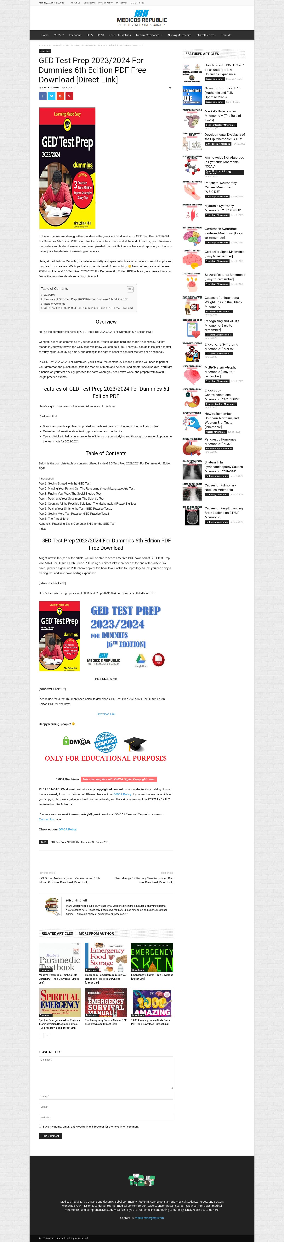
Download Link (106, 714)
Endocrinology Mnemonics (219, 448)
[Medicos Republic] (142, 18)
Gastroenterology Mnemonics (221, 125)
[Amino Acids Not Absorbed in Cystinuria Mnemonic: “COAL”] (192, 165)
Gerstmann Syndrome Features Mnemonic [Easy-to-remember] (224, 233)
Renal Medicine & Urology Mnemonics (218, 172)
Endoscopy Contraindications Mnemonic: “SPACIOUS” (222, 394)
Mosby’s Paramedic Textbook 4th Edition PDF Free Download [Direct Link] (59, 978)
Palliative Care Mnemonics (219, 311)
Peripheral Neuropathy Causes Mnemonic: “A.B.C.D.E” (221, 187)
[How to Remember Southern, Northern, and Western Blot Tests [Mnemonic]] (192, 421)
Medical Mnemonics (147, 35)
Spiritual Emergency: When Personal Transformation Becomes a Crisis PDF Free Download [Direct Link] (59, 1024)
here (216, 1210)
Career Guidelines (120, 35)
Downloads (55, 45)
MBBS (57, 35)
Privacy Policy (105, 2)
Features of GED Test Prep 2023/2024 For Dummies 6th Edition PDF (86, 299)
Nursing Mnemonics (179, 35)
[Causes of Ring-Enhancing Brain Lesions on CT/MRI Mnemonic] (192, 515)
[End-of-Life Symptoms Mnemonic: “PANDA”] (192, 352)
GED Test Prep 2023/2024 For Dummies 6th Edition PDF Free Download (88, 307)
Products (226, 35)
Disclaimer (121, 2)
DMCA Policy (137, 2)
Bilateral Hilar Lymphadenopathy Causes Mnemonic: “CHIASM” (224, 466)
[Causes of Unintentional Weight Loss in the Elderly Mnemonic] (192, 305)
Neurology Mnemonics (217, 196)
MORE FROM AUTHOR (96, 933)
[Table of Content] (130, 289)
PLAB (101, 35)
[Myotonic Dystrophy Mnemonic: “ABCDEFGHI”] (192, 213)
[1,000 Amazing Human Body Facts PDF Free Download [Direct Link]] (152, 1002)
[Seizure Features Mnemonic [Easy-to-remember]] (192, 282)
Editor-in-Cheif (50, 87)
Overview (49, 294)
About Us (75, 2)
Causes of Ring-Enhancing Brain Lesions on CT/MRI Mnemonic (224, 512)
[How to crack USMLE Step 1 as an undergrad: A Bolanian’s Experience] (192, 72)
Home (45, 35)
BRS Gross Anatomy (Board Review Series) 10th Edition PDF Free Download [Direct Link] (69, 880)
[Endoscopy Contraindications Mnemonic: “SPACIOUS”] (192, 398)
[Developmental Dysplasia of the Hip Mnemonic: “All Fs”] (192, 142)
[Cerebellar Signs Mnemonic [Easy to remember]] (192, 259)
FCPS (90, 35)
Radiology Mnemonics (217, 476)
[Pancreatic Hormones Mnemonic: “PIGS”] (192, 447)
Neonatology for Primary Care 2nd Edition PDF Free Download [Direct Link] (144, 880)
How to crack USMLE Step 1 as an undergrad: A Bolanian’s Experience (225, 69)
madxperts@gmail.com (149, 1218)
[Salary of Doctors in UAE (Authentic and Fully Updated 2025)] (192, 95)
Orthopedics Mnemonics (218, 143)
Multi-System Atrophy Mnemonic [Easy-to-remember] (220, 371)
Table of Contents (54, 303)
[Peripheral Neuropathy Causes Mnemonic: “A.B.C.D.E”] (192, 190)
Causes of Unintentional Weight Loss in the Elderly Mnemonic (223, 302)
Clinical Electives (206, 35)
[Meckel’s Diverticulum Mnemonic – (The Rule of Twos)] (192, 118)
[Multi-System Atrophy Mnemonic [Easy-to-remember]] (192, 375)
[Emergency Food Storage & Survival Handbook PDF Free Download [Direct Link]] (106, 957)
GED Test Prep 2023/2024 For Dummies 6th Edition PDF (79, 841)
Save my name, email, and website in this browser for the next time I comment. (91, 1126)
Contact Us (89, 2)
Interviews (75, 35)
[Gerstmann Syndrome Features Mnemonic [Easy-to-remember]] (192, 236)
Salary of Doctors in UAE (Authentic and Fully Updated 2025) (222, 92)
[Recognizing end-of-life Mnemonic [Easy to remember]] (192, 328)
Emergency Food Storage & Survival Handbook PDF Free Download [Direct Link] (105, 978)
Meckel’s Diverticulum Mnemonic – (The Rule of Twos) (223, 115)
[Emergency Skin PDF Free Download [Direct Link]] (152, 957)
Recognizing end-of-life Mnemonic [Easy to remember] (222, 325)
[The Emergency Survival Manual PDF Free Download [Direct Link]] (106, 1002)
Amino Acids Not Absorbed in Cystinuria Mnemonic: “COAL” (224, 162)
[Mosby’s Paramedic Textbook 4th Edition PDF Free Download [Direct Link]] (60, 957)
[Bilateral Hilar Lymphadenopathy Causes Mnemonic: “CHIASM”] (192, 470)
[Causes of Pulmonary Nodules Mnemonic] (192, 492)
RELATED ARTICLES (57, 933)
